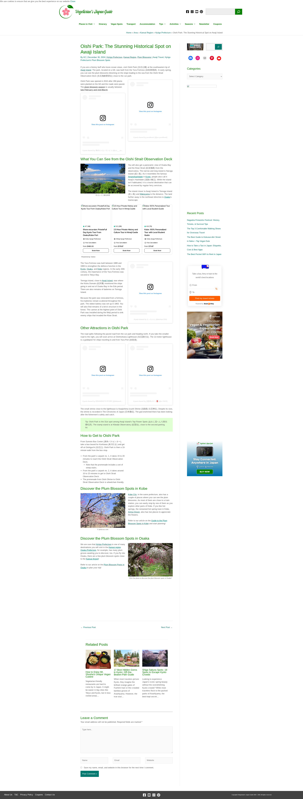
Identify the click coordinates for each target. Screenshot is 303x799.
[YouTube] (196, 11)
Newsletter (204, 24)
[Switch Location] (216, 288)
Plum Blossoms (144, 57)
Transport (131, 24)
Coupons (217, 24)
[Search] (238, 12)
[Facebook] (187, 11)
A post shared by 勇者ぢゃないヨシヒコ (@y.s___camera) (104, 150)
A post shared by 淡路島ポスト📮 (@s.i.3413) (150, 401)
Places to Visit (85, 24)
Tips (161, 24)
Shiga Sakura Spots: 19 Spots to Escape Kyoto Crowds (154, 672)
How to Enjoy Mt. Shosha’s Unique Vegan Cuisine (98, 674)
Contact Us (50, 795)
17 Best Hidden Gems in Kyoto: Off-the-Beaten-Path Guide (125, 672)
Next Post (166, 627)
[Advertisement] (126, 601)
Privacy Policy (26, 795)
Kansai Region (129, 57)
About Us (8, 795)
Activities (174, 24)
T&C (16, 795)
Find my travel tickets (204, 298)
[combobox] (204, 285)
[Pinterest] (201, 11)
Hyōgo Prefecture (114, 57)
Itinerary (103, 24)
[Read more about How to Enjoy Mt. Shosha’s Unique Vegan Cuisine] (98, 659)
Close (72, 1)
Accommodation (147, 24)
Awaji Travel (158, 57)
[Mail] (205, 58)
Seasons (189, 24)
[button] (93, 24)
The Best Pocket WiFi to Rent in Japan (204, 254)
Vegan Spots (117, 24)
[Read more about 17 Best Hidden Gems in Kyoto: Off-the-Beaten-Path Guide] (126, 658)
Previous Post (88, 627)
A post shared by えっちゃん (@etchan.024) (150, 319)
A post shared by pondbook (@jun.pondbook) (150, 137)
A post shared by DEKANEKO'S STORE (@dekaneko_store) (104, 401)
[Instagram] (192, 11)
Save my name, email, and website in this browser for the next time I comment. (119, 768)
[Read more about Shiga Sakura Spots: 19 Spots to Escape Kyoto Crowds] (155, 658)
